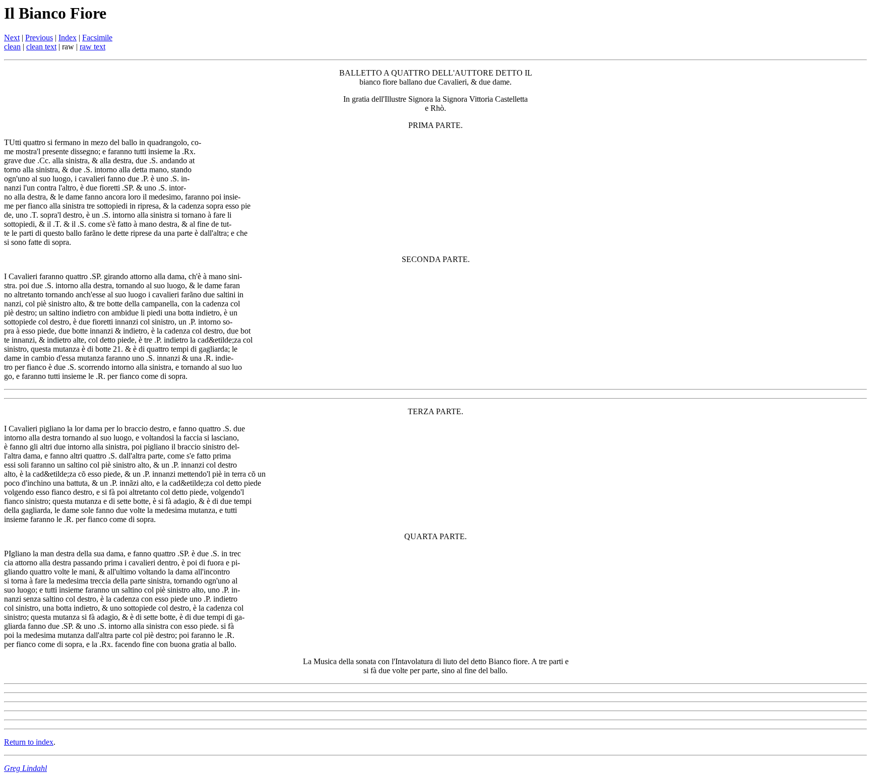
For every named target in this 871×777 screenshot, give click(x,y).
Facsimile (97, 37)
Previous (39, 37)
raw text (92, 46)
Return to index (28, 742)
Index (67, 37)
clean (12, 46)
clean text (41, 46)
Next (12, 37)
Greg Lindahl (25, 768)
